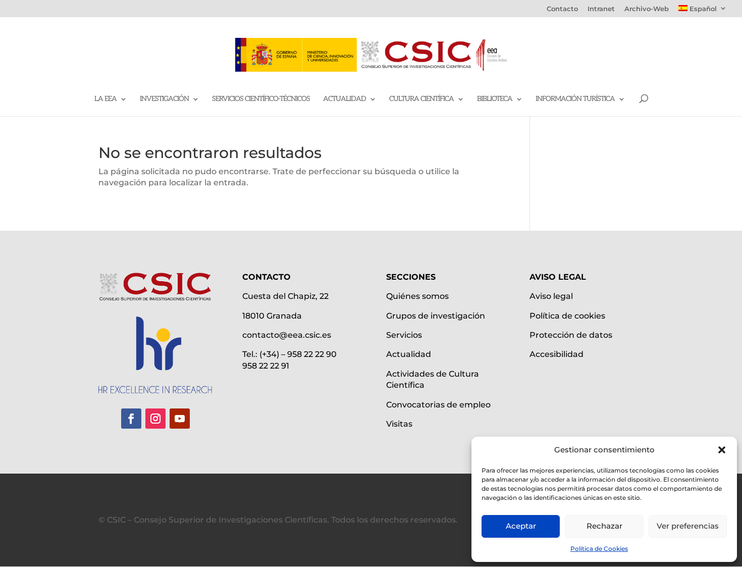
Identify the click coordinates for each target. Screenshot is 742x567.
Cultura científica (421, 99)
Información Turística (575, 99)
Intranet (601, 9)
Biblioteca (494, 99)
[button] (722, 450)
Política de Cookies (599, 548)
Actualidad (344, 99)
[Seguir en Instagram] (155, 418)
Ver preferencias (688, 526)
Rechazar (604, 526)
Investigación (164, 99)
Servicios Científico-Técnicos (261, 99)
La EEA (105, 99)
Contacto (562, 9)
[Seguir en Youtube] (180, 418)
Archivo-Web (646, 9)
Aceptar (521, 526)
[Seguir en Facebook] (131, 418)
